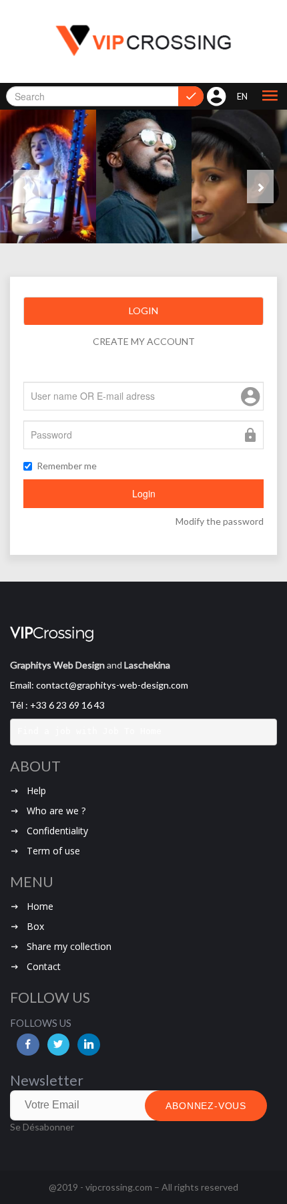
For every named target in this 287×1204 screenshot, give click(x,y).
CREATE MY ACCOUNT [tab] (144, 341)
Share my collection (69, 946)
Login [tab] (143, 310)
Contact (44, 966)
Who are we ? (56, 810)
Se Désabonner (42, 1126)
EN (242, 96)
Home (40, 906)
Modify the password (220, 521)
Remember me (67, 465)
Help (36, 790)
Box (35, 926)
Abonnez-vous (206, 1105)
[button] (269, 96)
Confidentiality (57, 830)
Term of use (53, 850)
